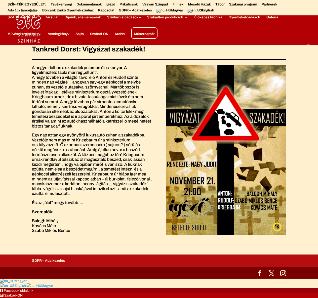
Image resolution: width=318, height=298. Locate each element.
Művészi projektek (22, 34)
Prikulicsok (128, 4)
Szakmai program (243, 4)
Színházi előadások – (124, 17)
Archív (120, 34)
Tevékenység (61, 4)
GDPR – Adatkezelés (135, 10)
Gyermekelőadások (244, 17)
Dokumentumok (89, 4)
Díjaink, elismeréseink (83, 17)
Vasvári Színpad (155, 4)
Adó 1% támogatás (22, 10)
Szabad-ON (99, 34)
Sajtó (80, 34)
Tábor (220, 4)
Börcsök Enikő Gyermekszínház (68, 10)
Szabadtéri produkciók (165, 17)
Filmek (178, 4)
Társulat (51, 17)
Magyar (21, 281)
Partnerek (269, 4)
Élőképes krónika (208, 17)
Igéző (110, 4)
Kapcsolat (106, 10)
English (20, 286)
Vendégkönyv (58, 34)
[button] (16, 291)
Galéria (272, 17)
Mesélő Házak (199, 4)
